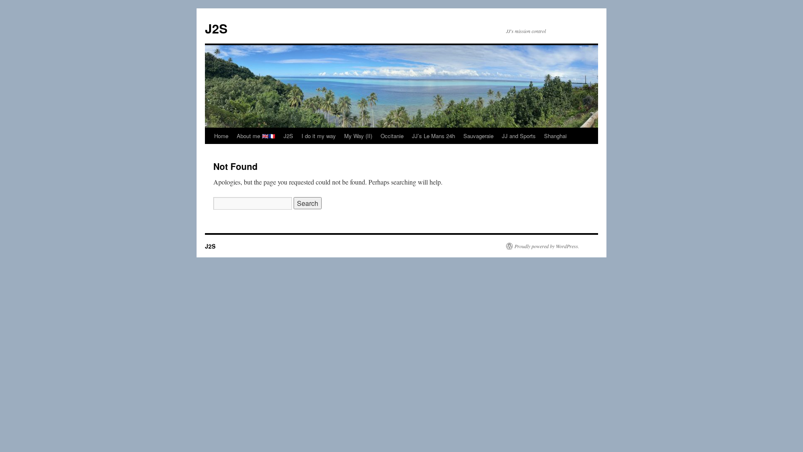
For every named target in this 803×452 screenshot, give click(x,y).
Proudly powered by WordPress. (546, 246)
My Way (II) (358, 136)
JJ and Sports (519, 136)
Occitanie (392, 136)
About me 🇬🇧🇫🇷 (256, 136)
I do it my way (319, 136)
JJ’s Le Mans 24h (433, 136)
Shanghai (555, 136)
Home (221, 136)
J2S (216, 28)
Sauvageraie (478, 136)
